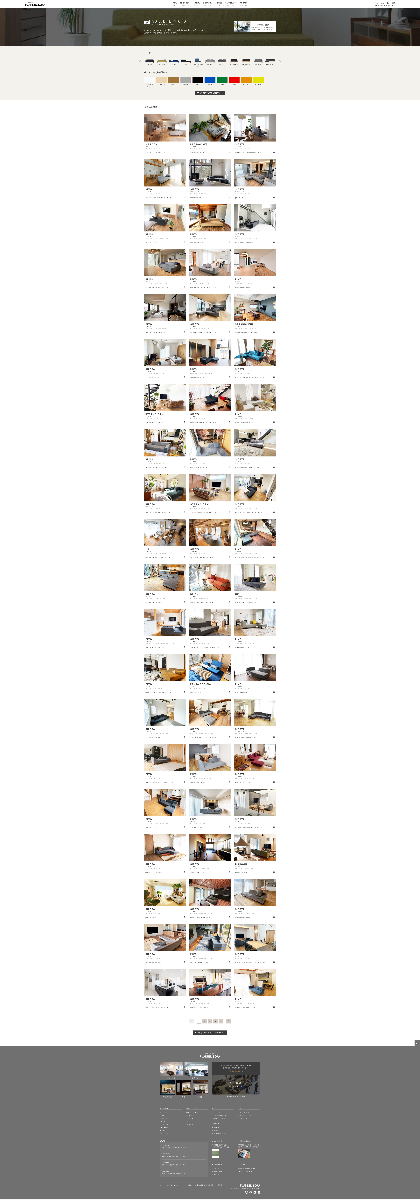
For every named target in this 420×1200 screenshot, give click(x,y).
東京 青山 (196, 1078)
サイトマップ (164, 1185)
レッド (234, 85)
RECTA (258, 65)
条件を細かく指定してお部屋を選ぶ (211, 1033)
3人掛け (162, 1121)
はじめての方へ (217, 1168)
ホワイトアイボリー (149, 85)
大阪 (184, 1097)
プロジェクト (216, 1174)
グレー (186, 85)
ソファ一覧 (163, 1112)
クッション (189, 1118)
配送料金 (215, 1130)
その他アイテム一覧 (192, 1112)
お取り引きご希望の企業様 (196, 1185)
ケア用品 (189, 1115)
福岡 (200, 1097)
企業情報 (219, 1185)
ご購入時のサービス (218, 1118)
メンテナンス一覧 (244, 1112)
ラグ (187, 1121)
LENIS (210, 65)
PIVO (174, 65)
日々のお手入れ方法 (244, 1115)
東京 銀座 (171, 1078)
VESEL (222, 65)
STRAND (234, 65)
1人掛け (162, 1115)
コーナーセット (165, 1127)
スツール (162, 1130)
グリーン (222, 85)
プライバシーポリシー (178, 1185)
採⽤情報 (211, 1185)
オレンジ (246, 85)
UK (186, 65)
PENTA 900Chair (198, 66)
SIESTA (162, 65)
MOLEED (246, 65)
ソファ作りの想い (217, 1171)
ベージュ (161, 85)
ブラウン (173, 85)
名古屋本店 (167, 1097)
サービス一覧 (216, 1112)
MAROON (270, 65)
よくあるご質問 (243, 1118)
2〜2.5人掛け (164, 1118)
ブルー (210, 85)
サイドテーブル (191, 1124)
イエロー (258, 85)
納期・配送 (215, 1127)
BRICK (150, 65)
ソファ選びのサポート (219, 1115)
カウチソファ (164, 1124)
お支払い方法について (219, 1133)
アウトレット (164, 1133)
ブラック (197, 85)
